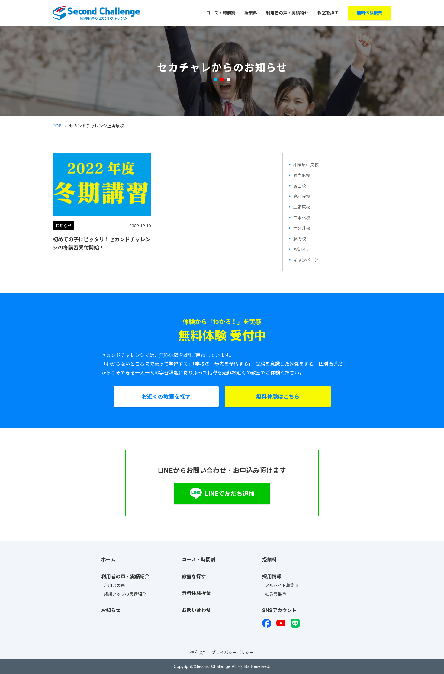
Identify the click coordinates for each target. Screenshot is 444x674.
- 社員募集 (272, 594)
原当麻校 (301, 175)
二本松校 (301, 217)
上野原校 (301, 207)
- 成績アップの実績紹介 (123, 594)
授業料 (250, 13)
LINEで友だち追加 (230, 493)
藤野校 (299, 239)
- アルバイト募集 (278, 585)
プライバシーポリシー (232, 652)
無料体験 (369, 13)
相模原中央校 (306, 165)
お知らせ (301, 249)
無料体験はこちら (278, 396)
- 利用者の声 (113, 585)
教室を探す (328, 13)
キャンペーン (305, 260)
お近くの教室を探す (166, 396)
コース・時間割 (220, 13)
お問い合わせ (196, 609)
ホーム (108, 559)
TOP (57, 126)
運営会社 (198, 652)
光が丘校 (301, 196)
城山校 (299, 186)
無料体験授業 (196, 592)
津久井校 (301, 228)
